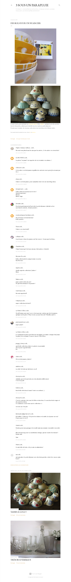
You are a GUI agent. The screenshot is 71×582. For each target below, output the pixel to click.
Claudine (18, 246)
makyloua (19, 300)
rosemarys (19, 291)
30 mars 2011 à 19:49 (21, 383)
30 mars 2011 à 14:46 (21, 317)
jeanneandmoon (21, 322)
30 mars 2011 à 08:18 (21, 162)
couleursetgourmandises (23, 215)
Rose (17, 226)
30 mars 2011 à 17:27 (21, 361)
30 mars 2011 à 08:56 (21, 221)
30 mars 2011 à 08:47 (21, 210)
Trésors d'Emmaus (21, 559)
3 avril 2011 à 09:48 (20, 449)
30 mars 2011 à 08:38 (21, 184)
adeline (18, 366)
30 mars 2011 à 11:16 (20, 251)
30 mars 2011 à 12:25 (21, 295)
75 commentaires (20, 563)
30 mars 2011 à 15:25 (21, 327)
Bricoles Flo (19, 256)
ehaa (17, 179)
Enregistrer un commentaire (19, 465)
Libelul (18, 425)
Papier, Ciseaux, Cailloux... (23, 148)
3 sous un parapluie (32, 5)
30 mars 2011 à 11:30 (21, 274)
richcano (41, 577)
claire (17, 356)
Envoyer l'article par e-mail (23, 138)
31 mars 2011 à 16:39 (20, 420)
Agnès (18, 268)
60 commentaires (20, 515)
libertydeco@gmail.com (23, 414)
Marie (17, 444)
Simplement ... (20, 189)
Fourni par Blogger (37, 573)
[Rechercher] (59, 4)
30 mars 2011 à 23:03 (21, 409)
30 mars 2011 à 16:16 (21, 351)
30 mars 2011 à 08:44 (21, 198)
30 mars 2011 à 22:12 (21, 393)
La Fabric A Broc (21, 310)
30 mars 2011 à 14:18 (21, 305)
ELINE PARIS (20, 158)
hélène (18, 388)
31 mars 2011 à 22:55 (21, 439)
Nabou (18, 279)
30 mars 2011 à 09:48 (21, 231)
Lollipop (18, 236)
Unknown (19, 167)
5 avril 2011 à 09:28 (20, 461)
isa (16, 454)
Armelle (18, 203)
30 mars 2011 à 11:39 (21, 286)
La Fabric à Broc (20, 332)
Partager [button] (13, 138)
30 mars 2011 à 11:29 (21, 263)
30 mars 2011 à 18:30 (21, 371)
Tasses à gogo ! (19, 512)
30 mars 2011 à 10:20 (21, 241)
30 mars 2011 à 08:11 (21, 153)
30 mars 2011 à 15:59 (21, 338)
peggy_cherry (20, 343)
